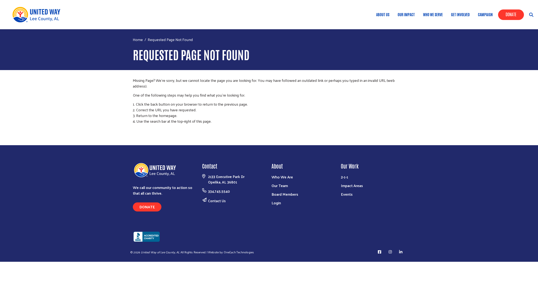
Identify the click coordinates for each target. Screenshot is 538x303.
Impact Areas (352, 185)
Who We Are (282, 177)
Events (347, 194)
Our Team (280, 185)
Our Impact (406, 14)
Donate (511, 14)
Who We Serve (433, 14)
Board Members (285, 194)
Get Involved (460, 14)
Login (276, 202)
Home (138, 39)
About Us (382, 14)
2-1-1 (344, 177)
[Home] (37, 14)
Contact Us (217, 201)
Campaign (485, 14)
